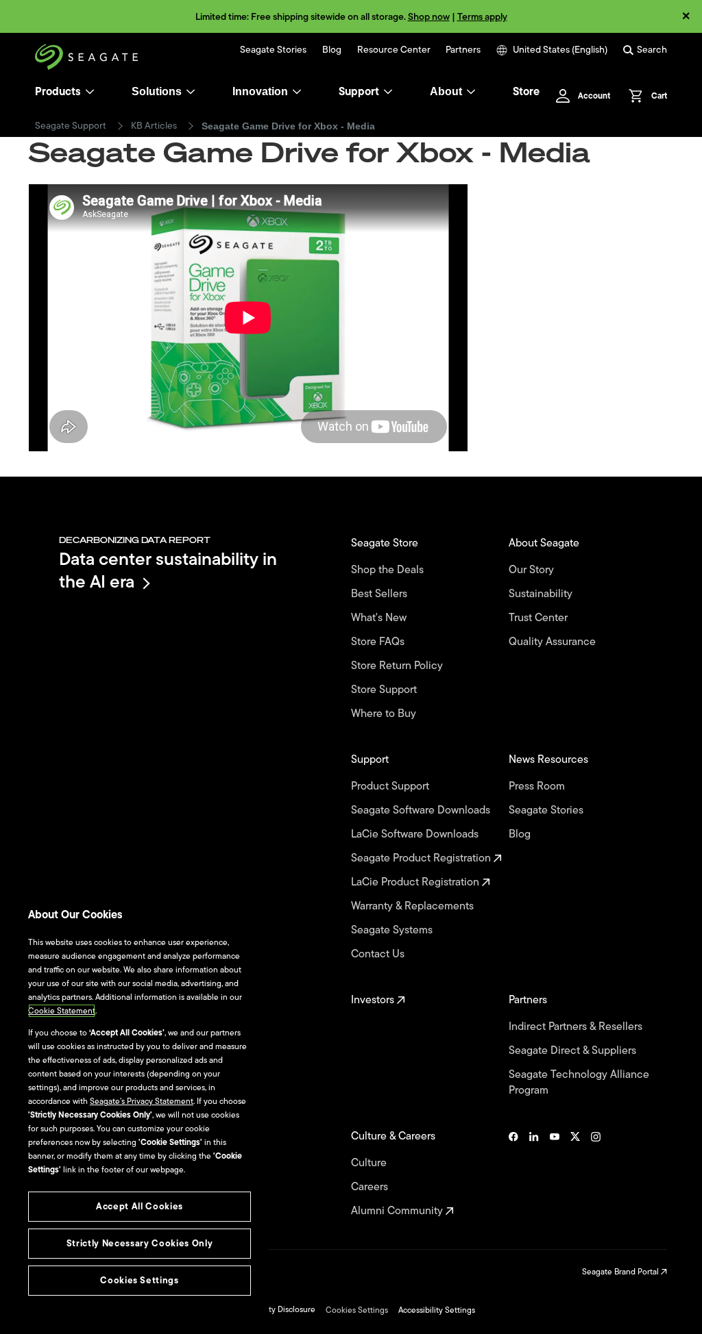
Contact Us (379, 954)
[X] (575, 1174)
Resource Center (394, 50)
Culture (370, 1163)
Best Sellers (380, 594)
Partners (463, 50)
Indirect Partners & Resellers (577, 1027)
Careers (371, 1187)
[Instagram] (596, 1174)
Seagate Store (386, 543)
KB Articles (154, 126)
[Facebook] (513, 1174)
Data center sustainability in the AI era (168, 570)
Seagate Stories (273, 50)
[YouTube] (554, 1174)
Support (359, 92)
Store (526, 92)
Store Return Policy (398, 666)
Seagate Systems (393, 930)
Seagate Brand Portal (621, 1271)
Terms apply (482, 17)
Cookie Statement (61, 1011)
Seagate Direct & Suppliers (574, 1051)
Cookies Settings (357, 1310)
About (446, 91)
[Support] (388, 92)
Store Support (385, 690)
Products (58, 92)
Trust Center (539, 618)
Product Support (391, 786)
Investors (374, 1000)
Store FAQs (379, 642)
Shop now (429, 17)
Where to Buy (385, 714)
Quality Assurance (553, 642)
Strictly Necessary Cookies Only (139, 1243)
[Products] (90, 92)
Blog (331, 50)
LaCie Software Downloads (416, 834)
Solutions (157, 91)
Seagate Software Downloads (422, 810)
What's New (380, 618)
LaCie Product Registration (416, 882)
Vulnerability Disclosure (272, 1309)
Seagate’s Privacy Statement (141, 1101)
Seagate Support (70, 126)
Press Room (538, 786)
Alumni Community (398, 1211)
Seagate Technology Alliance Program (579, 1082)
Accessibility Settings (436, 1310)
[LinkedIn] (534, 1174)
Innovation (260, 91)
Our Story (533, 570)
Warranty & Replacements (413, 906)
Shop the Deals (390, 570)
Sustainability (542, 594)
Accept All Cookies (139, 1206)
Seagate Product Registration (422, 858)
